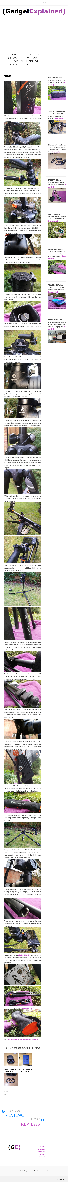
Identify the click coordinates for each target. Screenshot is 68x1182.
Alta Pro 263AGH (23, 955)
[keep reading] (59, 118)
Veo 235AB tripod (27, 1008)
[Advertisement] (34, 33)
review (23, 51)
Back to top (61, 1179)
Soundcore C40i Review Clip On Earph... (9, 1091)
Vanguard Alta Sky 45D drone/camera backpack (23, 1039)
